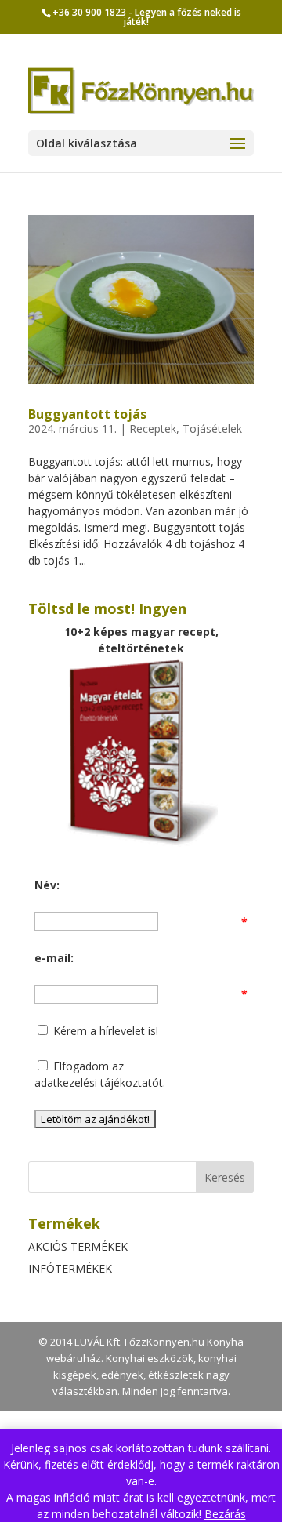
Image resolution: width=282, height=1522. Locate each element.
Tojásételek (212, 428)
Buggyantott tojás (87, 414)
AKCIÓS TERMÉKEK (78, 1246)
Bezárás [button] (225, 1513)
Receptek (152, 428)
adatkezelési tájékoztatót (98, 1082)
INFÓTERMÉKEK (70, 1268)
